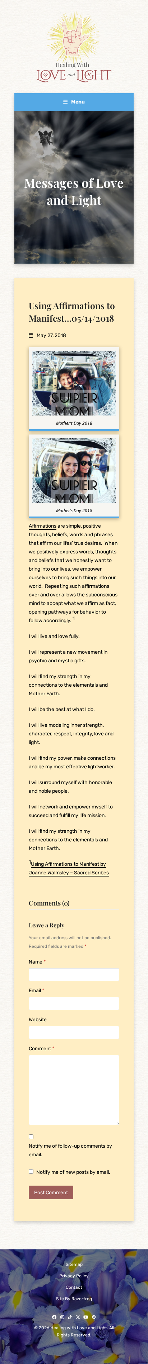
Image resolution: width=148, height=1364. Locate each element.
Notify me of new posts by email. (73, 1172)
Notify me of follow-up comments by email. (70, 1150)
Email (36, 991)
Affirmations (42, 526)
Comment (41, 1049)
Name (37, 962)
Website (38, 1020)
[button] (74, 102)
